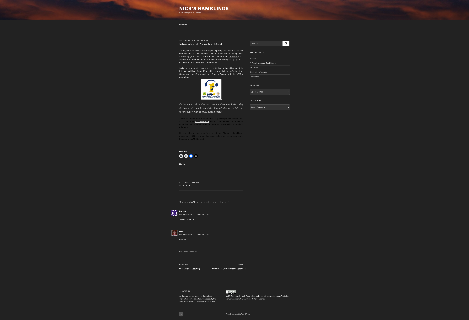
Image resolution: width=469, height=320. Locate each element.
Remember (254, 77)
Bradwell (233, 56)
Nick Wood (246, 296)
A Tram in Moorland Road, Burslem (263, 63)
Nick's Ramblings (204, 8)
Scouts (195, 182)
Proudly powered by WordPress (238, 314)
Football (253, 58)
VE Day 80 (254, 68)
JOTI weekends (202, 121)
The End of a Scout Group (260, 72)
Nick (206, 41)
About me (183, 25)
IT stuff (187, 182)
